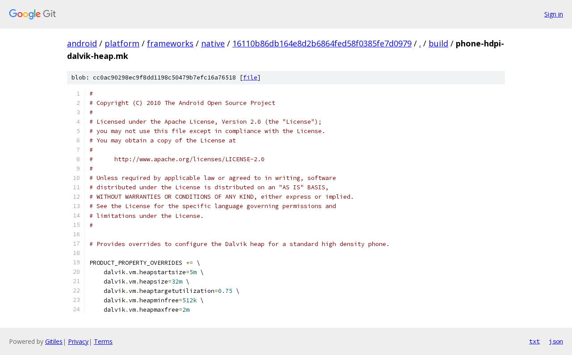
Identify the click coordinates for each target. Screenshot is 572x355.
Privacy (78, 341)
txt (534, 341)
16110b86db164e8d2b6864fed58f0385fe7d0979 (322, 43)
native (213, 43)
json (556, 341)
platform (122, 43)
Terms (103, 341)
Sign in (553, 14)
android (82, 43)
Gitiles (54, 341)
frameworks (170, 43)
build (438, 43)
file (250, 77)
